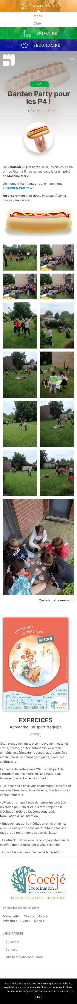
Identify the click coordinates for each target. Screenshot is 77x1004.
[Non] (72, 991)
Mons (38, 16)
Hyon (24, 921)
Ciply (38, 23)
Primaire (40, 84)
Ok (38, 997)
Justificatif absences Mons (24, 957)
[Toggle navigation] (72, 60)
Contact (11, 949)
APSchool (12, 942)
